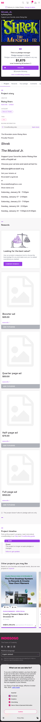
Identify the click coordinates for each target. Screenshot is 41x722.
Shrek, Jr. (6, 12)
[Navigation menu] (39, 3)
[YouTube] (8, 647)
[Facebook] (2, 647)
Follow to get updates (13, 551)
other (3, 119)
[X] (5, 647)
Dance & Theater (7, 111)
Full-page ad (9, 491)
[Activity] (32, 3)
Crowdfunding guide (28, 536)
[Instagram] (11, 647)
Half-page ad (10, 432)
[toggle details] (36, 627)
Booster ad (8, 313)
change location (30, 7)
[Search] (23, 2)
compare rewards (12, 264)
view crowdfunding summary (20, 74)
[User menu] (35, 2)
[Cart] (27, 2)
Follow (20, 67)
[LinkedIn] (14, 647)
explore (11, 568)
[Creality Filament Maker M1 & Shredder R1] (18, 589)
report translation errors (16, 660)
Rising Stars (7, 14)
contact (11, 104)
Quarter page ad (11, 373)
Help (16, 536)
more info (4, 104)
